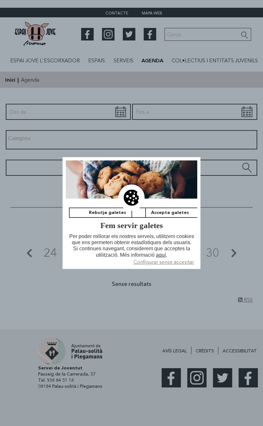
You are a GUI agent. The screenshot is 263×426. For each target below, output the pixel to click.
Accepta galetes (170, 213)
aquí (161, 255)
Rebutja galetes (107, 213)
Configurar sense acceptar (163, 262)
